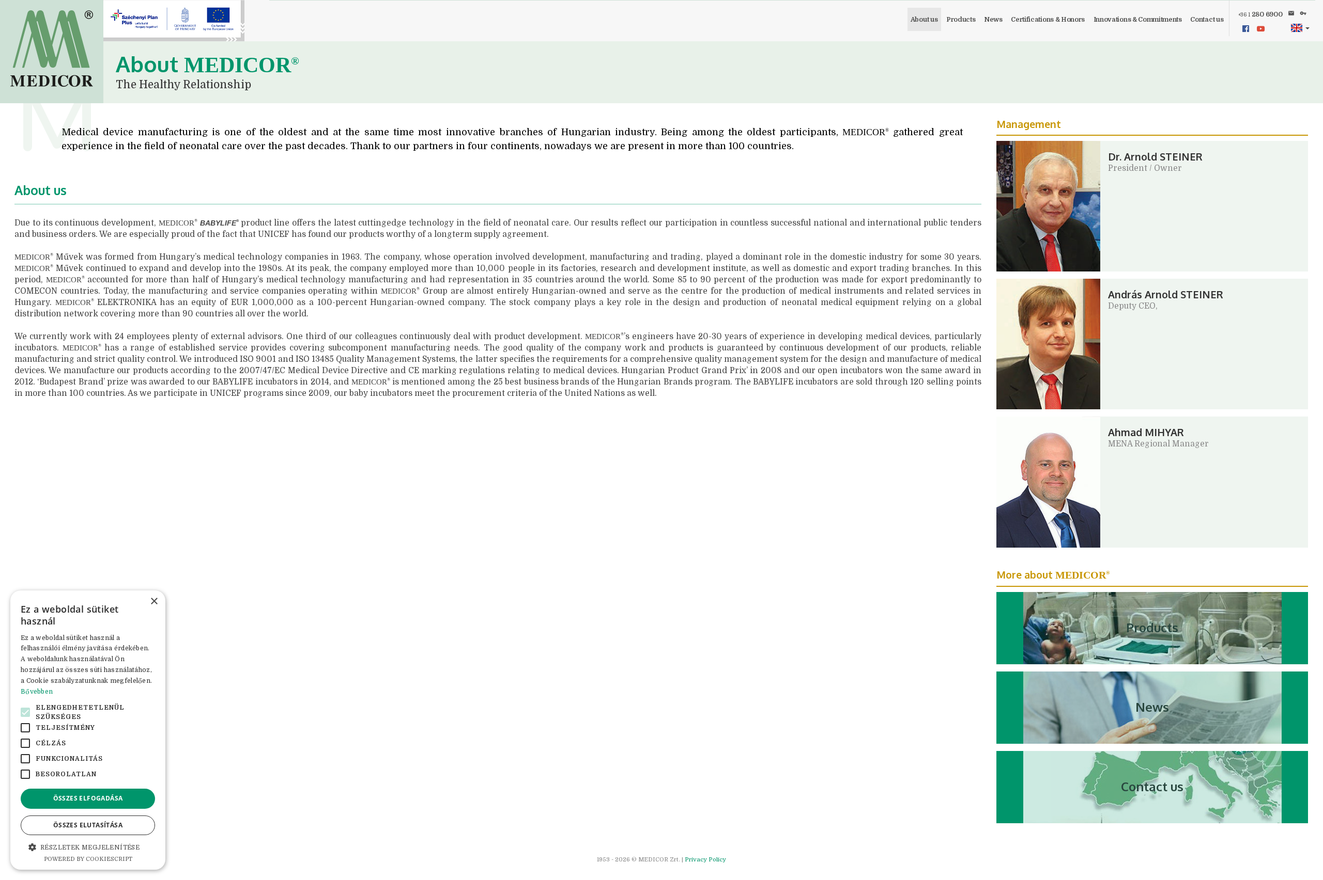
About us (924, 19)
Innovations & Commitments (1138, 19)
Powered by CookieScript (88, 859)
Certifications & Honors (1048, 19)
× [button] (154, 601)
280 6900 (1260, 14)
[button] (1300, 28)
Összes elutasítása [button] (87, 825)
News (993, 19)
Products (960, 19)
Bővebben (37, 691)
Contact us (1206, 19)
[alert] (87, 730)
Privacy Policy (705, 859)
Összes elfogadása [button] (88, 798)
